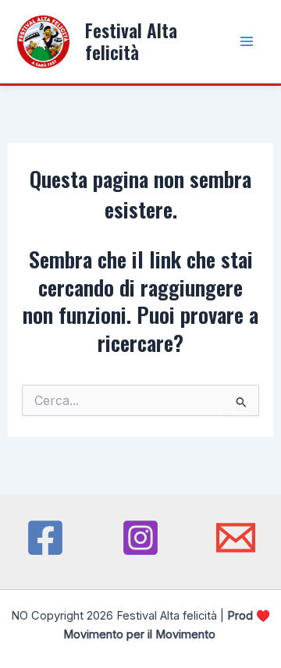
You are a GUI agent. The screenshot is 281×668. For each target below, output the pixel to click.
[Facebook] (45, 538)
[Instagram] (140, 538)
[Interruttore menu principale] (247, 41)
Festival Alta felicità (131, 41)
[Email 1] (236, 538)
